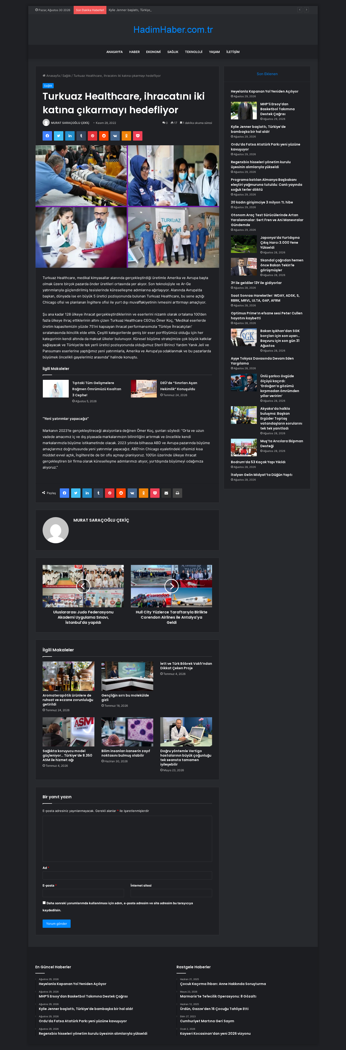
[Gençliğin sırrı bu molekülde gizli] (127, 676)
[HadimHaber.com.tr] (173, 29)
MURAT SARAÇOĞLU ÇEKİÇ (70, 123)
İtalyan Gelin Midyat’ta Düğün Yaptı (261, 474)
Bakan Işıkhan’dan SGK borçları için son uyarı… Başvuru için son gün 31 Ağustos (280, 338)
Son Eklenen (267, 74)
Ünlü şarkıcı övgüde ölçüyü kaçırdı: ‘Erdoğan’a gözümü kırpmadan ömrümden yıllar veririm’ (279, 386)
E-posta (50, 885)
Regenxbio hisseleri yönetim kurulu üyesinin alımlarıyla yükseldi (261, 164)
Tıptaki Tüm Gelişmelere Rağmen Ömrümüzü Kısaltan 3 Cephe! (96, 389)
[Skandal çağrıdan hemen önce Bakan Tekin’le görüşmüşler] (244, 267)
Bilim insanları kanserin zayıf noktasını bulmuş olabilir (125, 753)
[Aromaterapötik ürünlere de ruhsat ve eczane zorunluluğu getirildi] (68, 676)
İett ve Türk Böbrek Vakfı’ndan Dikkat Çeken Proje (186, 665)
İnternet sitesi (141, 885)
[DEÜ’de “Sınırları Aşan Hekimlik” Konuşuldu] (144, 388)
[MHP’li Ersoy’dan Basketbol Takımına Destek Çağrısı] (244, 110)
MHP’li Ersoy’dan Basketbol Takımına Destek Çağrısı (277, 109)
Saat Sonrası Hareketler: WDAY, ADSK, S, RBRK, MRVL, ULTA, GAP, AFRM (265, 298)
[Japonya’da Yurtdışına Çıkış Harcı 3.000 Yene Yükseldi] (244, 244)
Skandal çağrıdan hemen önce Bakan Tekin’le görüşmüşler (281, 265)
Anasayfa (114, 52)
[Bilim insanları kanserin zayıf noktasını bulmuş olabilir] (127, 731)
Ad (46, 868)
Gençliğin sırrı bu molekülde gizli (125, 697)
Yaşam (214, 52)
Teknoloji (193, 52)
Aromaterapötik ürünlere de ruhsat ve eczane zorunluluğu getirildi (68, 700)
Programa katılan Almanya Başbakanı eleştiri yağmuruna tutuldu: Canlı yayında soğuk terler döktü (266, 184)
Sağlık (172, 52)
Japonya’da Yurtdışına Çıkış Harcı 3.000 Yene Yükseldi (280, 242)
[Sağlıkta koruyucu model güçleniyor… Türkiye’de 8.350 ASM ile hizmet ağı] (68, 731)
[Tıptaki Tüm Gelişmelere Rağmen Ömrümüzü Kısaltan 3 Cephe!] (56, 388)
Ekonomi (153, 52)
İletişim (233, 52)
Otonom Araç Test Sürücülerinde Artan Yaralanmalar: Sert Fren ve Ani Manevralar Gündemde (267, 220)
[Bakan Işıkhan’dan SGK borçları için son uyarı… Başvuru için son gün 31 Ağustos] (244, 337)
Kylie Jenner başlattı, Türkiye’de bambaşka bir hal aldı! (148, 10)
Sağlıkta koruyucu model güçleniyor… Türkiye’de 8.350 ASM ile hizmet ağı (67, 755)
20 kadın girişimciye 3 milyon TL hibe (262, 202)
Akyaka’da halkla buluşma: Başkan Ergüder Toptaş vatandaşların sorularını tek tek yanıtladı (281, 418)
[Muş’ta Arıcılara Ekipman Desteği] (244, 447)
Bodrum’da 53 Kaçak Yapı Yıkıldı (258, 462)
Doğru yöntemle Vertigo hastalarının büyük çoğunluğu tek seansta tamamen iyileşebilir (185, 758)
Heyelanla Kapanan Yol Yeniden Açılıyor (264, 91)
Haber (134, 52)
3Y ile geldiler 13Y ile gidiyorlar (256, 282)
